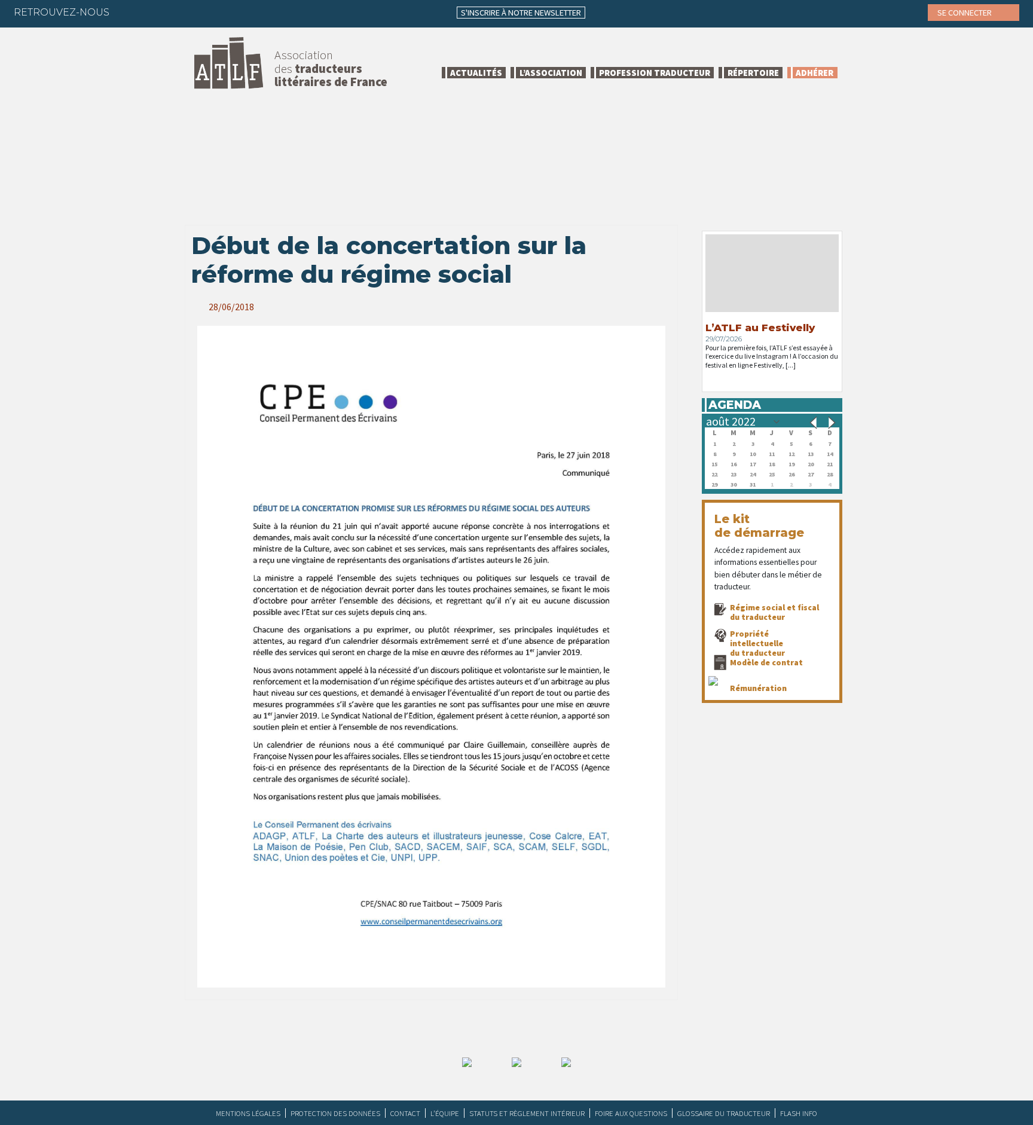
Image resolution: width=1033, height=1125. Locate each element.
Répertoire (753, 72)
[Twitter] (152, 12)
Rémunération (758, 688)
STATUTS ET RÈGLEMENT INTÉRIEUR (527, 1113)
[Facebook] (129, 12)
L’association (550, 72)
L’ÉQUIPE (444, 1113)
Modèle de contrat (766, 662)
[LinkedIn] (175, 12)
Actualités (476, 72)
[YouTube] (222, 12)
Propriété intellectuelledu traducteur (757, 643)
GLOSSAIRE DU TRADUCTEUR (723, 1113)
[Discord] (245, 12)
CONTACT (405, 1113)
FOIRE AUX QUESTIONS (631, 1113)
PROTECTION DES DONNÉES (335, 1113)
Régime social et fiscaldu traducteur (774, 612)
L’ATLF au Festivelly (760, 328)
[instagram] (199, 12)
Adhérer (814, 72)
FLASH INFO (798, 1113)
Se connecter (965, 12)
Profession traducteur (654, 72)
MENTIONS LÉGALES (248, 1113)
